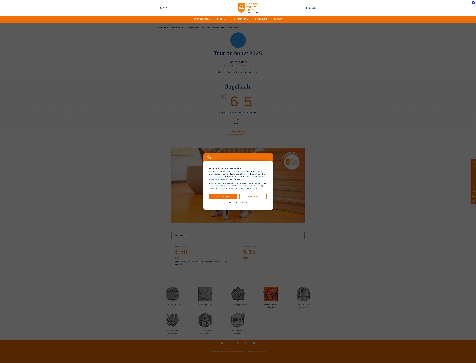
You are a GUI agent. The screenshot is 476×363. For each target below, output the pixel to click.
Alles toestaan (223, 196)
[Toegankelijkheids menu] (473, 2)
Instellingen (252, 196)
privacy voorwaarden (217, 179)
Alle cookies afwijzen (238, 202)
